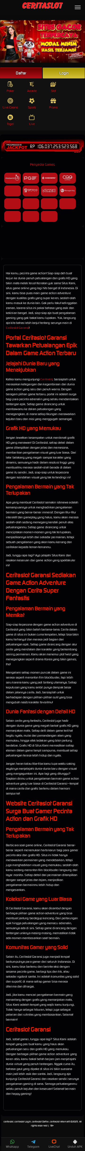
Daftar (21, 73)
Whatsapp (12, 1146)
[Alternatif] (42, 253)
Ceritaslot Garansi (17, 328)
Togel (10, 124)
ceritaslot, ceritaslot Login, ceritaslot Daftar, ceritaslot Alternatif (37, 1121)
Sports (32, 107)
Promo (53, 107)
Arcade (32, 91)
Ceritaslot (46, 379)
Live (32, 124)
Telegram (33, 1146)
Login (64, 73)
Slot (53, 91)
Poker (10, 91)
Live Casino (10, 107)
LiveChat (54, 1146)
